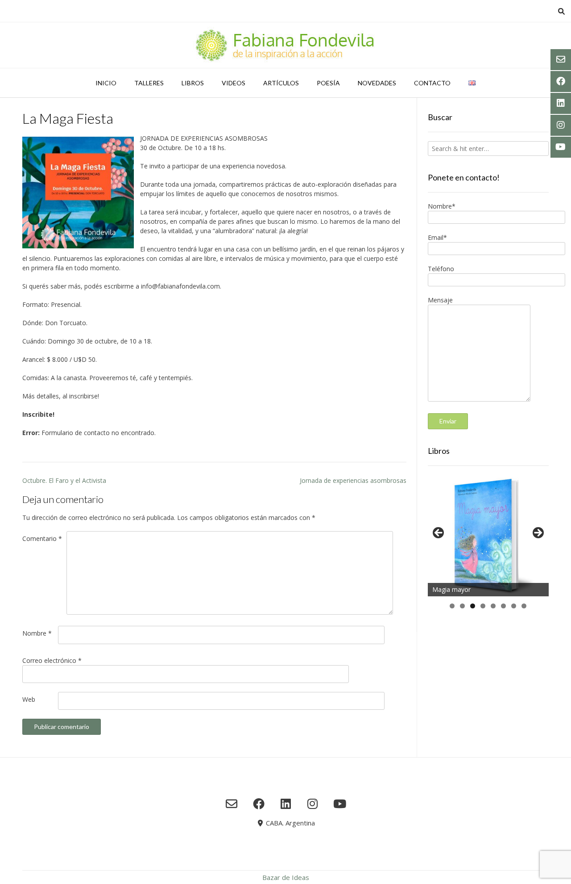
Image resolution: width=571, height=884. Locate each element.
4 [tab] (482, 605)
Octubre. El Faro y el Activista (64, 480)
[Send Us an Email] (231, 803)
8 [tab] (523, 605)
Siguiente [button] (537, 533)
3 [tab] (472, 605)
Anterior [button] (439, 533)
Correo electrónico (52, 660)
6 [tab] (503, 605)
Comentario (42, 538)
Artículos (281, 83)
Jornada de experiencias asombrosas (353, 480)
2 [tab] (462, 605)
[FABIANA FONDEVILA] (285, 45)
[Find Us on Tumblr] (312, 803)
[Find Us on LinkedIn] (285, 803)
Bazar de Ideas (285, 877)
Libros (193, 83)
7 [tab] (513, 605)
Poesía (328, 83)
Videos (233, 83)
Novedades (377, 83)
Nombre (37, 633)
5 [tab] (493, 605)
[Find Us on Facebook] (258, 803)
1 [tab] (452, 605)
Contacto (432, 83)
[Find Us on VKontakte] (339, 803)
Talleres (149, 83)
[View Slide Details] (488, 535)
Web (28, 699)
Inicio (105, 83)
